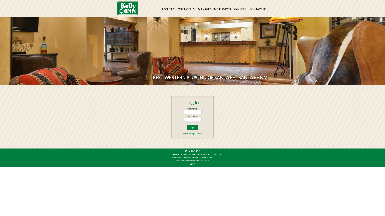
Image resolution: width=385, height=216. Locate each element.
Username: (192, 109)
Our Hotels (186, 9)
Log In (192, 164)
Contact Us (257, 9)
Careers (240, 9)
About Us (168, 9)
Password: (192, 116)
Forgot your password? (192, 133)
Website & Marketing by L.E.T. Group (192, 160)
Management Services (214, 9)
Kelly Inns (127, 8)
